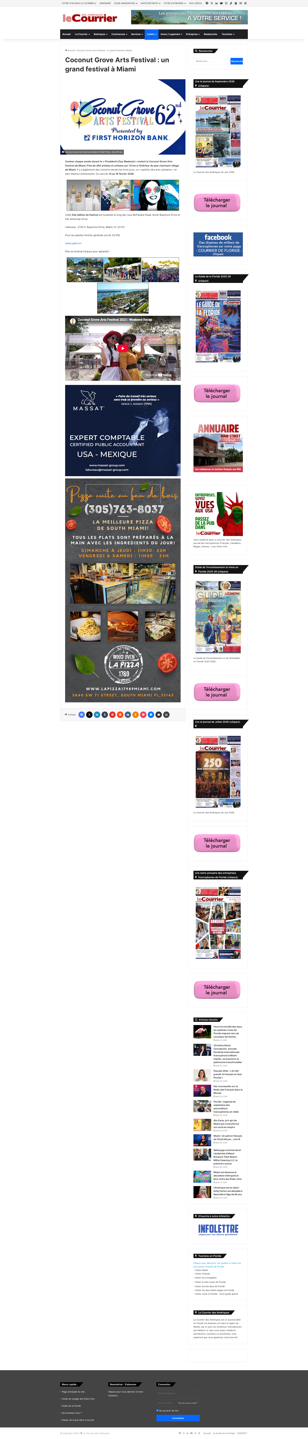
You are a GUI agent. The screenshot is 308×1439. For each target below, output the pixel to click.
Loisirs (150, 34)
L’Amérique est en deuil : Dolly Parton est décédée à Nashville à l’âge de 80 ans (228, 1191)
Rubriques (99, 34)
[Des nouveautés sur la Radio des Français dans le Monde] (202, 1091)
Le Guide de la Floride (224, 1433)
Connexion (178, 1418)
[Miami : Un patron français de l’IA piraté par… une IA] (202, 1140)
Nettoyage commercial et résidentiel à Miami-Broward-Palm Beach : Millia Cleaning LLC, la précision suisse (227, 1157)
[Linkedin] (97, 714)
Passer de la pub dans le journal (78, 1420)
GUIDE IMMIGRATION (124, 3)
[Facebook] (81, 714)
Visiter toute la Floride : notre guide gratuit (216, 1294)
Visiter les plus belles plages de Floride (214, 1290)
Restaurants (210, 34)
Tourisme (227, 34)
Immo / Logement (170, 34)
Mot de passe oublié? (187, 1403)
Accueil (66, 34)
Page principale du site (73, 1391)
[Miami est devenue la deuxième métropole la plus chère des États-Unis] (202, 1177)
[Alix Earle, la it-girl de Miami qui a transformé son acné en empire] (202, 1125)
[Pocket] (143, 714)
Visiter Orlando (202, 1273)
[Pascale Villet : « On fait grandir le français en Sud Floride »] (202, 1075)
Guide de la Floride (71, 1406)
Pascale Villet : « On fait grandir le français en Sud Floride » (228, 1074)
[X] (89, 714)
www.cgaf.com (73, 243)
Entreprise (192, 34)
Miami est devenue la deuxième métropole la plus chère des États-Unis (228, 1175)
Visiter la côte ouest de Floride (210, 1282)
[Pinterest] (112, 714)
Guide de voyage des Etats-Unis (78, 1398)
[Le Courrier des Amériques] (90, 18)
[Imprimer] (166, 714)
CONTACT (242, 1433)
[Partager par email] (158, 714)
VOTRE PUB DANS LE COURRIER (78, 3)
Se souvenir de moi (168, 1410)
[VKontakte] (128, 714)
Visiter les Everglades (206, 1277)
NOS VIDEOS (195, 3)
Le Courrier (81, 34)
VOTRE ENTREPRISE (174, 3)
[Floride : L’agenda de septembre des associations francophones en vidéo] (202, 1106)
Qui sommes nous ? (72, 1413)
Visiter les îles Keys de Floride (210, 1286)
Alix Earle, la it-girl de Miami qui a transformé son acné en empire (226, 1123)
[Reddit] (120, 714)
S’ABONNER (105, 3)
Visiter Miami (201, 1270)
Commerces (118, 34)
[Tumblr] (105, 714)
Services (136, 34)
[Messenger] (151, 714)
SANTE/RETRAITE (149, 3)
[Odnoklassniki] (135, 714)
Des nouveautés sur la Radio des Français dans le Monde (228, 1089)
